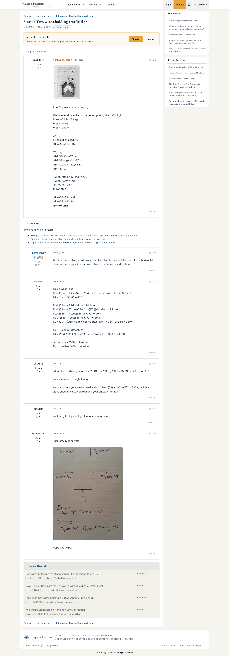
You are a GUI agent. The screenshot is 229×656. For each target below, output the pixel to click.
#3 (154, 281)
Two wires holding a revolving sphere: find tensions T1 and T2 (61, 574)
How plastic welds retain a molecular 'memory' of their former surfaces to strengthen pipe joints (84, 235)
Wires (67, 27)
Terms (182, 645)
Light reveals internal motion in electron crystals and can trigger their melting (73, 242)
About (173, 645)
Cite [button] (151, 211)
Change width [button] (51, 645)
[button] (83, 4)
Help (198, 645)
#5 (154, 409)
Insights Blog (74, 4)
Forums (93, 4)
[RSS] (204, 645)
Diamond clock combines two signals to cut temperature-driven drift (68, 239)
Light (58, 27)
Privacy (190, 645)
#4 (154, 363)
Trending (110, 4)
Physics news (32, 229)
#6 (154, 433)
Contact (164, 645)
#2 (154, 253)
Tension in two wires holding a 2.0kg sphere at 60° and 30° (60, 597)
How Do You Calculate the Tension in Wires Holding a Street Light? (64, 585)
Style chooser (32, 645)
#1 (154, 60)
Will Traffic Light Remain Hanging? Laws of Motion (55, 609)
